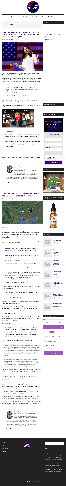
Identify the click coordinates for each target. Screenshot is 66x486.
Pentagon (9, 323)
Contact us (4, 453)
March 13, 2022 (24, 282)
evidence (20, 371)
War (62, 469)
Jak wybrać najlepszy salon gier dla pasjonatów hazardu (58, 273)
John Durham (53, 461)
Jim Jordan (60, 459)
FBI (60, 456)
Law (53, 463)
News (3, 445)
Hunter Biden (58, 457)
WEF (46, 471)
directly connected (14, 391)
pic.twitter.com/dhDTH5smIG (11, 279)
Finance (46, 457)
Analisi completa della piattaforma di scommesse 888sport (57, 305)
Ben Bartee (48, 452)
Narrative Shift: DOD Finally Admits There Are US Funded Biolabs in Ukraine (20, 194)
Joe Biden (47, 461)
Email (46, 137)
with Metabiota (12, 383)
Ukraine (58, 466)
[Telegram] (10, 183)
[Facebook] (8, 183)
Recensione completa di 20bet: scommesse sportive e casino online (58, 294)
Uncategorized (56, 243)
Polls (61, 465)
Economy (54, 455)
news (58, 465)
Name (46, 142)
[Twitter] (6, 183)
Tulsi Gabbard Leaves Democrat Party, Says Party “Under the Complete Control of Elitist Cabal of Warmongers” (22, 34)
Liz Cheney (56, 463)
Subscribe (53, 162)
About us (4, 451)
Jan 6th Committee (55, 459)
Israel (49, 459)
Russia (46, 466)
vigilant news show (53, 469)
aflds (46, 452)
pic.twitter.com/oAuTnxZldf (11, 92)
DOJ (62, 453)
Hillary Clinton (52, 457)
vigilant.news (37, 481)
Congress (58, 454)
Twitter (55, 466)
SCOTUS (49, 466)
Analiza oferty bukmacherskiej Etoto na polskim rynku (58, 283)
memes (60, 463)
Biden (51, 452)
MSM (56, 465)
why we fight (51, 471)
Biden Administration (56, 452)
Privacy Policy (5, 448)
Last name (47, 147)
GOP (49, 457)
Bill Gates (61, 452)
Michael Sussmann (48, 465)
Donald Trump (48, 455)
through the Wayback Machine (22, 396)
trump (52, 466)
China (48, 453)
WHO (48, 471)
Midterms (53, 465)
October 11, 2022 (25, 96)
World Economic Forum (57, 471)
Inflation (46, 459)
